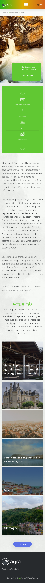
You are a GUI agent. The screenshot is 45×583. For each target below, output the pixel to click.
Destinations (14, 12)
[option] (22, 101)
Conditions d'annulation (11, 569)
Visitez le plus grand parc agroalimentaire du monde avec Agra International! (21, 369)
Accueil (5, 12)
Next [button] (22, 147)
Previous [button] (22, 92)
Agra (19, 578)
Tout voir (22, 544)
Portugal (8, 490)
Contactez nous (26, 75)
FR (41, 4)
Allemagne (10, 528)
